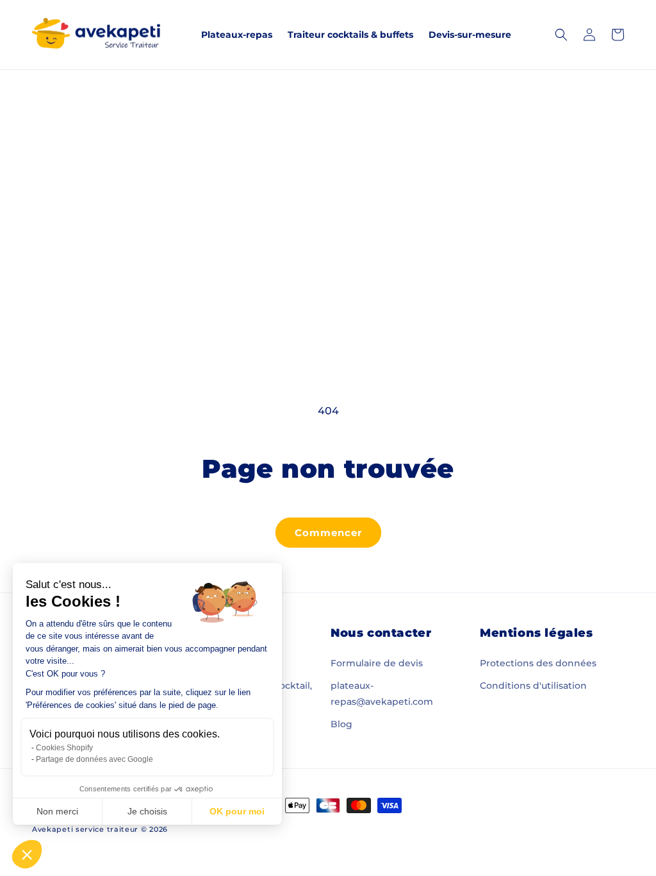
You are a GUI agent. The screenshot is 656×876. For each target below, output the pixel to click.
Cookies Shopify (64, 747)
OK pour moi (237, 811)
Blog (341, 724)
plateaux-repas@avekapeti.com (382, 693)
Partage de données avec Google (94, 759)
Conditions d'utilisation (533, 685)
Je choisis (147, 811)
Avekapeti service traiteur (85, 829)
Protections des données (538, 663)
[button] (27, 854)
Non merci (57, 811)
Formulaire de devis (377, 663)
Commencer (328, 532)
